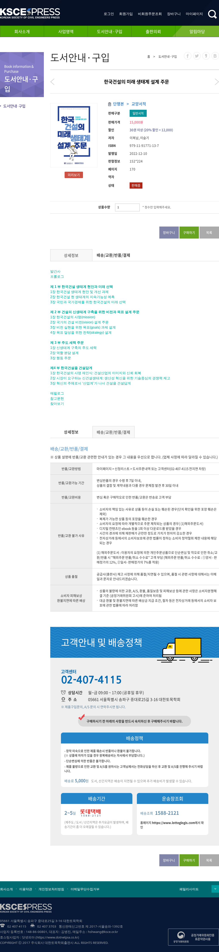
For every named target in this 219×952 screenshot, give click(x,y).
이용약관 (25, 889)
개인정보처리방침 (51, 889)
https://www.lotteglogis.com (173, 822)
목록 (209, 232)
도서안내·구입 (109, 31)
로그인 (109, 13)
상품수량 (104, 207)
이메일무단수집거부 (85, 889)
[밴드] (215, 56)
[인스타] (197, 56)
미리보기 (74, 175)
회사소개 (22, 31)
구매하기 (189, 232)
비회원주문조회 (150, 13)
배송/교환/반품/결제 (113, 255)
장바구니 (174, 13)
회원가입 (126, 13)
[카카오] (206, 56)
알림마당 (197, 31)
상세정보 (71, 255)
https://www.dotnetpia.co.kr (57, 937)
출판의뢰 (153, 31)
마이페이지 (194, 13)
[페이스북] (187, 56)
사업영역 (66, 31)
